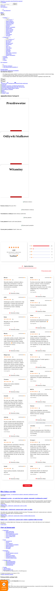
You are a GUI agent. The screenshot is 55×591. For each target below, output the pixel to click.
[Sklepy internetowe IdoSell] (7, 574)
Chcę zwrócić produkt (10, 535)
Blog (4, 58)
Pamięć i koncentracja (10, 55)
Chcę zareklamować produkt (12, 533)
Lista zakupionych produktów (12, 544)
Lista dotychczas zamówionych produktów (10, 70)
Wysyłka (8, 551)
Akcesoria (8, 35)
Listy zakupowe (4, 62)
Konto (3, 81)
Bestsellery (5, 57)
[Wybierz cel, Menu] (10, 37)
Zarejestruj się (9, 541)
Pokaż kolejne (27, 485)
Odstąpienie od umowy (11, 556)
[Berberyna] (3, 91)
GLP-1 (7, 45)
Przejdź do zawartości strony (7, 1)
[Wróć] (7, 19)
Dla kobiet (8, 51)
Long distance (9, 34)
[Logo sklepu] (3, 2)
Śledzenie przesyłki (10, 532)
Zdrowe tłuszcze (9, 30)
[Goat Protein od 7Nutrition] (7, 89)
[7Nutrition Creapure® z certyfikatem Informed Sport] (12, 85)
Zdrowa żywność (9, 29)
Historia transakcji (10, 545)
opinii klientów (14, 252)
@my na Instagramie (8, 527)
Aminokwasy (9, 24)
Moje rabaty (8, 547)
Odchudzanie (9, 54)
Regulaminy (5, 550)
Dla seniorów (9, 44)
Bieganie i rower (9, 43)
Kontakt (5, 60)
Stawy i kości (9, 48)
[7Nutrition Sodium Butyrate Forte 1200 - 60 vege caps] (13, 87)
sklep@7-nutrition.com (8, 569)
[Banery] (3, 90)
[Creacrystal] (3, 84)
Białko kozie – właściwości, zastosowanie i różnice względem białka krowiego (22, 519)
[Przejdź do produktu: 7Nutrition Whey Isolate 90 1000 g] (30, 586)
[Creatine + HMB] (5, 93)
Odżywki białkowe (10, 22)
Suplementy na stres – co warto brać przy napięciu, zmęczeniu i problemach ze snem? (24, 498)
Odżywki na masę (10, 23)
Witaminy (8, 33)
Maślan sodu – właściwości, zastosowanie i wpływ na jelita (16, 509)
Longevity (8, 49)
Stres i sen (8, 46)
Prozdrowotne (9, 32)
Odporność (8, 50)
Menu (3, 79)
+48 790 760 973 (7, 568)
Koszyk (7, 542)
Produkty (5, 17)
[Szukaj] (15, 4)
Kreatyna (8, 26)
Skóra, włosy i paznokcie (11, 52)
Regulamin (8, 554)
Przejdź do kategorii (17, 1)
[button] (22, 266)
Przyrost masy (9, 40)
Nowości (5, 56)
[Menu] (3, 14)
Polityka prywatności (10, 555)
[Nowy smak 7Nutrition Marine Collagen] (10, 88)
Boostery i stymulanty (10, 27)
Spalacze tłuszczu (9, 21)
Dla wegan (8, 41)
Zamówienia (6, 530)
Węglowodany (9, 28)
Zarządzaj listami (4, 69)
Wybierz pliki (10, 581)
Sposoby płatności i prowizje (12, 553)
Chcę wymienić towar (10, 536)
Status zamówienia (10, 531)
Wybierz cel (5, 37)
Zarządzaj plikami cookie (11, 557)
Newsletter (8, 548)
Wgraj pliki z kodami (5, 579)
